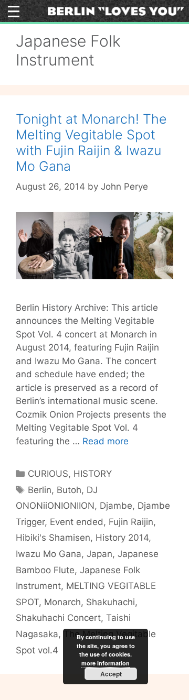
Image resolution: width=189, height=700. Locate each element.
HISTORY (93, 473)
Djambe (116, 505)
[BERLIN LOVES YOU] (116, 10)
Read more (105, 441)
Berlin (39, 490)
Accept (111, 674)
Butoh (69, 490)
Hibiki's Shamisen (53, 537)
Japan (99, 554)
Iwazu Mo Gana (48, 554)
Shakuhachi (110, 602)
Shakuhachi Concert (58, 617)
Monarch (62, 602)
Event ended (76, 522)
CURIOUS (48, 473)
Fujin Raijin (131, 522)
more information (105, 663)
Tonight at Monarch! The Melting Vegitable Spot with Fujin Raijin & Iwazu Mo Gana (91, 142)
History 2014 (122, 537)
